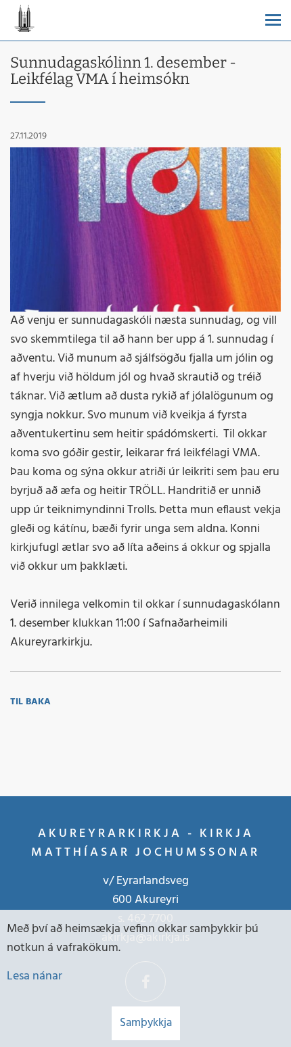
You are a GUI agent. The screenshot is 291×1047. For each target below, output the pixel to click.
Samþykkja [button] (146, 1023)
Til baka (30, 702)
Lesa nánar (34, 976)
